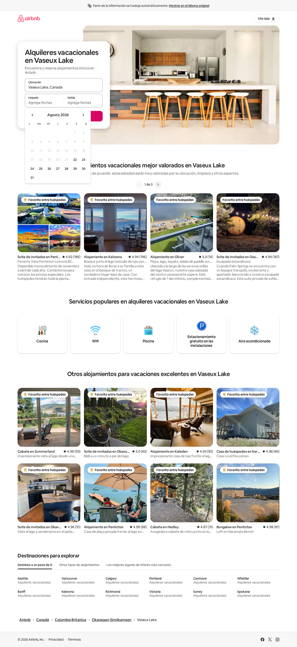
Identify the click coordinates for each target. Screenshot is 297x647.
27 (58, 169)
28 (66, 169)
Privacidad (56, 640)
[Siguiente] (157, 184)
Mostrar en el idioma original (189, 6)
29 (75, 169)
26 (49, 169)
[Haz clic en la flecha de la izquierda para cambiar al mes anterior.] (32, 115)
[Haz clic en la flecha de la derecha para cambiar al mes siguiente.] (83, 115)
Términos (74, 640)
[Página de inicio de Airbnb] (29, 18)
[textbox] (44, 102)
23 (83, 160)
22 (75, 160)
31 (32, 178)
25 (40, 169)
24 (32, 169)
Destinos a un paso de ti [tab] (35, 565)
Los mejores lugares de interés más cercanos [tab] (138, 565)
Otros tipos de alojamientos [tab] (79, 565)
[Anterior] (139, 184)
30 (84, 169)
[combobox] (63, 87)
